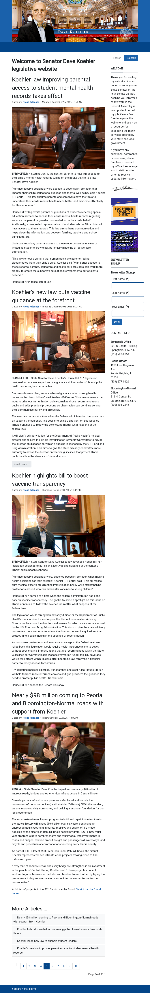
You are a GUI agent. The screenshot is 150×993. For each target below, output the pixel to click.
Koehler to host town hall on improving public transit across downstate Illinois (57, 931)
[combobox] (117, 58)
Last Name (120, 292)
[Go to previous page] (18, 964)
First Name (120, 279)
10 (76, 966)
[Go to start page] (14, 964)
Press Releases (31, 102)
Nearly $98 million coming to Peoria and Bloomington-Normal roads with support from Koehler (58, 703)
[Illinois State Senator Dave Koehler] (75, 21)
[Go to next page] (82, 964)
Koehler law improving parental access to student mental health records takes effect (52, 87)
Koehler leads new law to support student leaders (46, 941)
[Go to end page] (86, 964)
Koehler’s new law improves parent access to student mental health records (56, 950)
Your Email (120, 306)
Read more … (21, 464)
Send (117, 321)
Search (132, 58)
